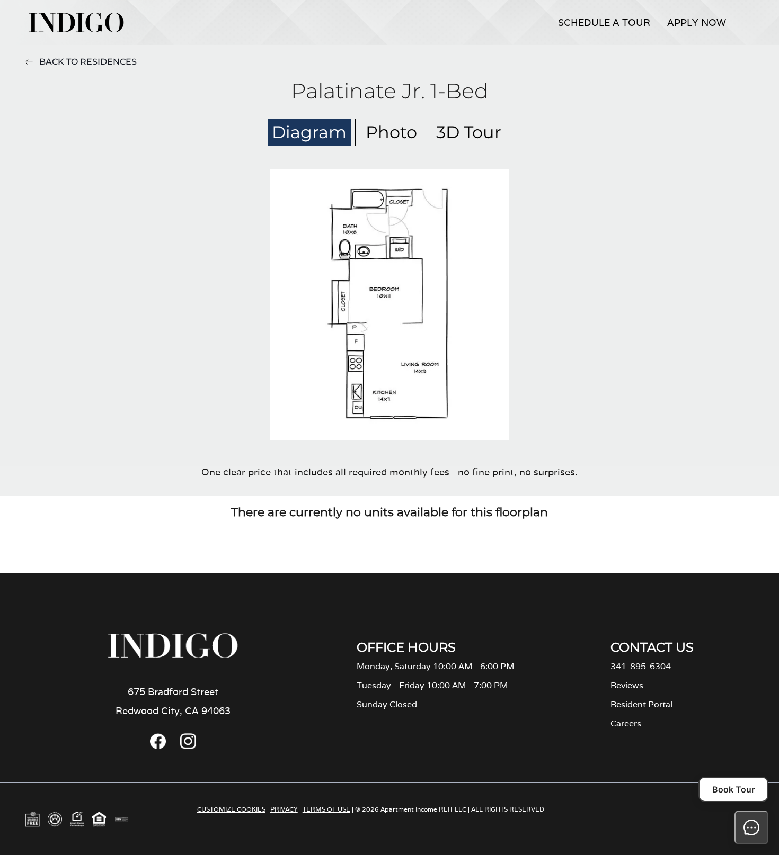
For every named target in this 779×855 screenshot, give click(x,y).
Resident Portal (641, 704)
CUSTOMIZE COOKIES (231, 809)
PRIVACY (284, 809)
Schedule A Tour (604, 22)
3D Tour (468, 132)
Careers (625, 723)
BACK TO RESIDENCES (88, 62)
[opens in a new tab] (158, 746)
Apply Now (696, 22)
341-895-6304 (640, 666)
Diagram (309, 132)
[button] (748, 22)
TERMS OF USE (326, 809)
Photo (391, 132)
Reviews (626, 685)
